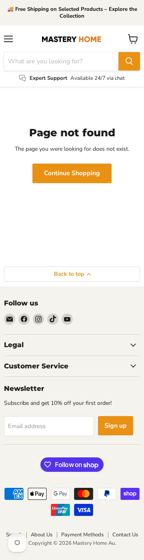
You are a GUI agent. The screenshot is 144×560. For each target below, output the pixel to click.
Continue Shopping (72, 173)
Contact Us (125, 534)
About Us (41, 534)
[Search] (129, 61)
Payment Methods (82, 534)
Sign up (115, 425)
